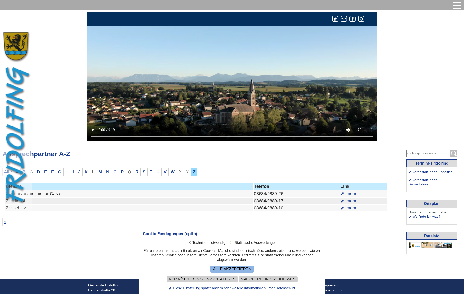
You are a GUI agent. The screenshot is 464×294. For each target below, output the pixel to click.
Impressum (331, 285)
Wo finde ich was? (426, 216)
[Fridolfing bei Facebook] (352, 20)
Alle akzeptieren (232, 269)
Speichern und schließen (268, 279)
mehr (350, 193)
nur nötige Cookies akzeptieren (202, 279)
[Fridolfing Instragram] (361, 20)
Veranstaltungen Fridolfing (433, 172)
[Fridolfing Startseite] (335, 20)
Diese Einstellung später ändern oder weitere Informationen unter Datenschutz (234, 288)
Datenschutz (332, 290)
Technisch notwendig (208, 242)
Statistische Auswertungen (255, 242)
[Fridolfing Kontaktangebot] (344, 20)
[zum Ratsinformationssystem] (430, 245)
